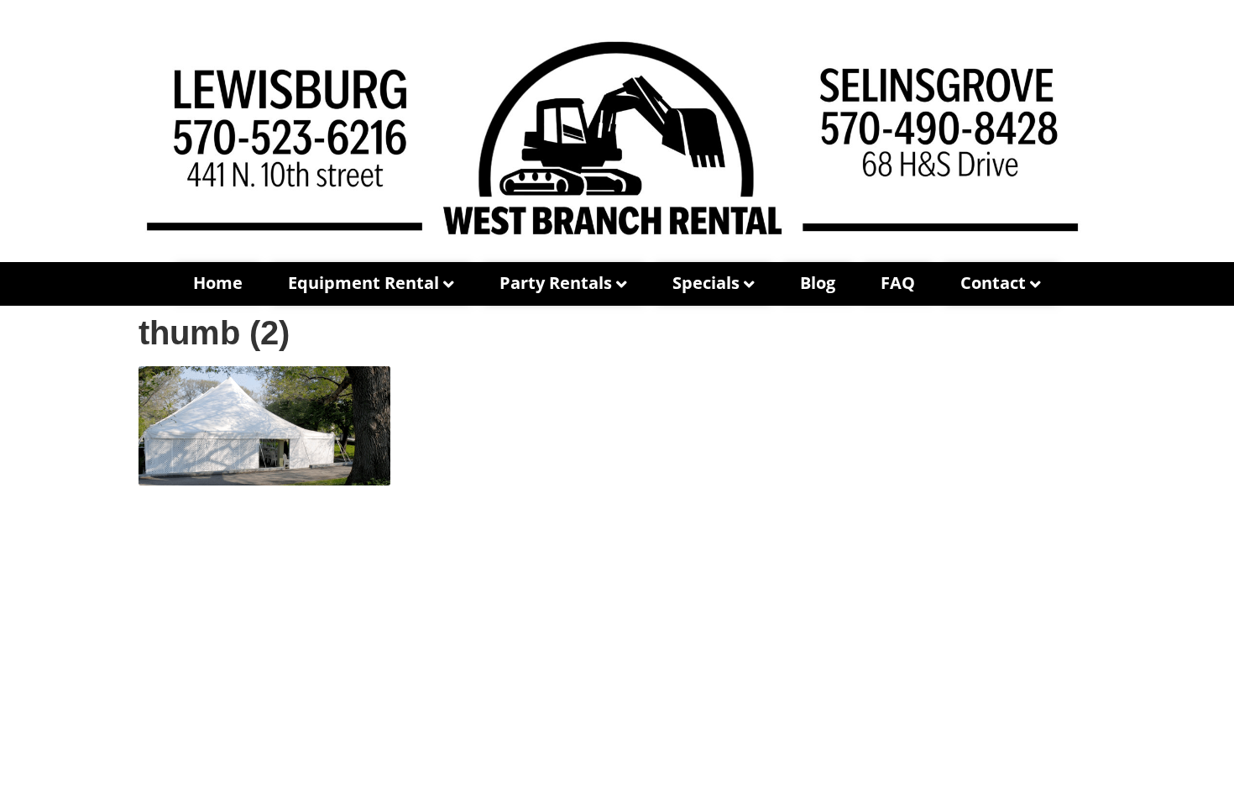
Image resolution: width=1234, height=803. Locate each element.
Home (218, 282)
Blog (817, 282)
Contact (993, 282)
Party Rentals (555, 282)
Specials (706, 282)
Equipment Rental (363, 282)
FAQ (898, 282)
